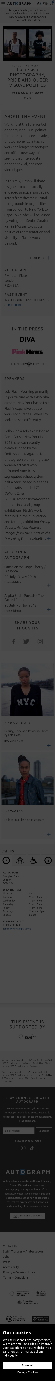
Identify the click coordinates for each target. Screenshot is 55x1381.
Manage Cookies (27, 1372)
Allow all (28, 1365)
